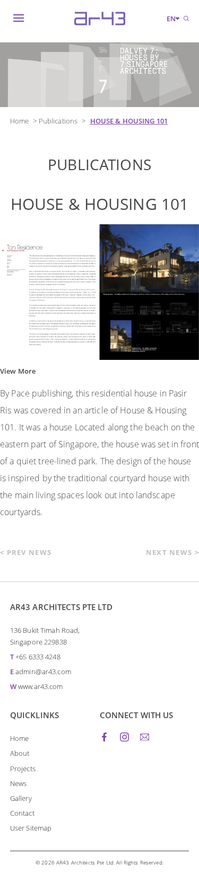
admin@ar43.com (43, 671)
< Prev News (25, 552)
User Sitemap (31, 828)
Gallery (21, 798)
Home (19, 121)
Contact (22, 813)
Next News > (172, 552)
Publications (58, 121)
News (18, 783)
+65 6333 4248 (37, 656)
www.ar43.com (40, 686)
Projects (23, 768)
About (20, 753)
